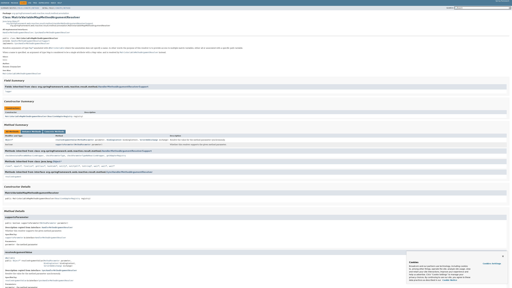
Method (35, 8)
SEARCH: (449, 8)
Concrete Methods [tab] (54, 132)
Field (20, 8)
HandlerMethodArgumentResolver (18, 32)
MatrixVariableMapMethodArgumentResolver (26, 116)
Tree (35, 3)
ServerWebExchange (149, 140)
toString (86, 166)
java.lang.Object (10, 21)
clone (8, 166)
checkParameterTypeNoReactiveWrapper (85, 156)
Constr (27, 8)
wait (96, 166)
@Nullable (10, 258)
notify (62, 166)
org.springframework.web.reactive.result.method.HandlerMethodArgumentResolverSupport (49, 23)
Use (29, 3)
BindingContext (114, 140)
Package (14, 3)
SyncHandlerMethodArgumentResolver (52, 32)
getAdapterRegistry (116, 156)
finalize (28, 166)
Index (53, 3)
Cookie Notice (449, 280)
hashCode (51, 166)
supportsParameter (64, 144)
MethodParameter (86, 140)
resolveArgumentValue (66, 140)
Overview (5, 3)
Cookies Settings (492, 264)
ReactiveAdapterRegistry (60, 116)
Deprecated (44, 3)
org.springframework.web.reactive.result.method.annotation (40, 13)
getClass (39, 166)
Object (8, 140)
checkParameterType (55, 156)
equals (17, 166)
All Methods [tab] (12, 132)
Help (59, 3)
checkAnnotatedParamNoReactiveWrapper (24, 156)
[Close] (503, 256)
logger (8, 91)
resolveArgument (13, 177)
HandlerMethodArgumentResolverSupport (30, 41)
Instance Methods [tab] (31, 132)
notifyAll (74, 166)
